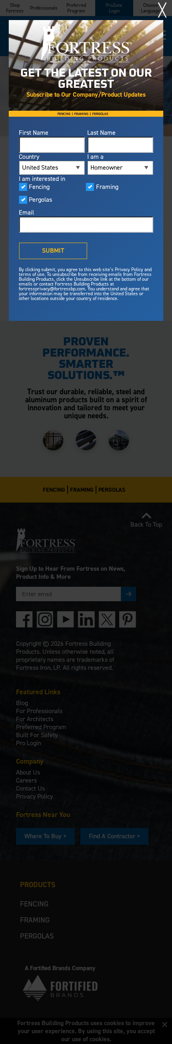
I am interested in (42, 179)
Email (26, 213)
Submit (53, 250)
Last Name (101, 133)
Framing (107, 187)
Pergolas (40, 200)
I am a (95, 157)
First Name (33, 133)
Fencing (39, 187)
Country (29, 157)
